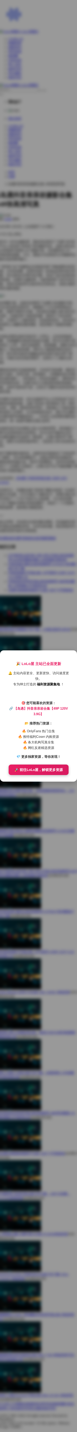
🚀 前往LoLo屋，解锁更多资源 (38, 770)
